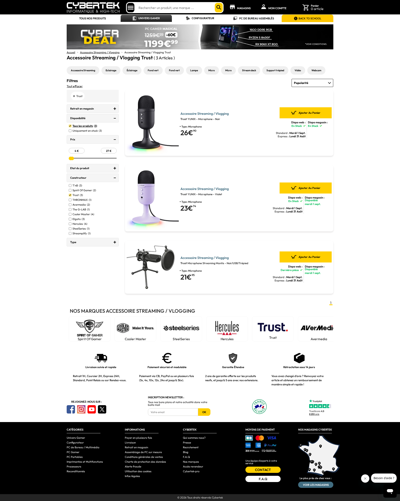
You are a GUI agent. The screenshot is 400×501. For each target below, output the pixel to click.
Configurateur (203, 18)
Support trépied (275, 70)
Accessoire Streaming (83, 70)
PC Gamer (73, 452)
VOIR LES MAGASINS (316, 484)
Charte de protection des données (145, 461)
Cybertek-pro (191, 471)
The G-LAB (81, 209)
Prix (72, 139)
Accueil (71, 52)
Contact (263, 470)
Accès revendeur (193, 466)
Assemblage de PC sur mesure (143, 452)
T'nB (77, 185)
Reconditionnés (76, 471)
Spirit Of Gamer (84, 190)
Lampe (194, 70)
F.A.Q (186, 457)
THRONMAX (81, 200)
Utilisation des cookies (138, 471)
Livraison (130, 442)
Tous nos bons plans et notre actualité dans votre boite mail (177, 403)
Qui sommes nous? (194, 437)
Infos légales (132, 476)
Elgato (78, 219)
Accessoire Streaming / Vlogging (100, 52)
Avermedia (81, 204)
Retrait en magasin (82, 108)
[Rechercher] (219, 7)
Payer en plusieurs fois (138, 437)
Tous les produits (84, 126)
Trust (77, 195)
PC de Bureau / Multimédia (83, 447)
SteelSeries (81, 228)
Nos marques (191, 461)
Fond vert (153, 70)
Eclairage (111, 70)
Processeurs (74, 466)
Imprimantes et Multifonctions (85, 461)
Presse (187, 442)
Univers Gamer (149, 18)
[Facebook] (71, 409)
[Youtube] (92, 409)
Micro (211, 70)
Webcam (316, 70)
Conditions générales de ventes (144, 457)
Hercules (79, 223)
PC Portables (75, 457)
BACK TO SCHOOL (310, 18)
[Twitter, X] (102, 409)
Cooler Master (83, 214)
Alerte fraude (133, 466)
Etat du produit (79, 168)
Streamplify (81, 233)
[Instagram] (81, 409)
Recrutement (191, 447)
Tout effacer (75, 86)
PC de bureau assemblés (256, 18)
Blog (185, 452)
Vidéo (298, 70)
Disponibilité (77, 118)
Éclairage (132, 70)
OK (204, 412)
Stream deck (249, 70)
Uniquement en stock (87, 130)
